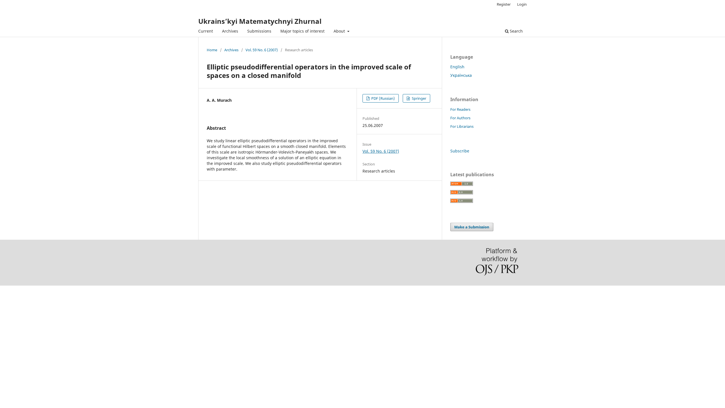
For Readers (460, 109)
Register (504, 4)
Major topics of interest (302, 31)
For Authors (460, 117)
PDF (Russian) (382, 98)
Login (522, 4)
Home (212, 49)
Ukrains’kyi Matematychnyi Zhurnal (259, 21)
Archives (230, 31)
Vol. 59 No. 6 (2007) (262, 49)
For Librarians (462, 126)
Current (205, 31)
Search (516, 31)
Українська (461, 75)
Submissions (259, 31)
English (457, 66)
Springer (418, 98)
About (340, 31)
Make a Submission (471, 227)
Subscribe (459, 151)
